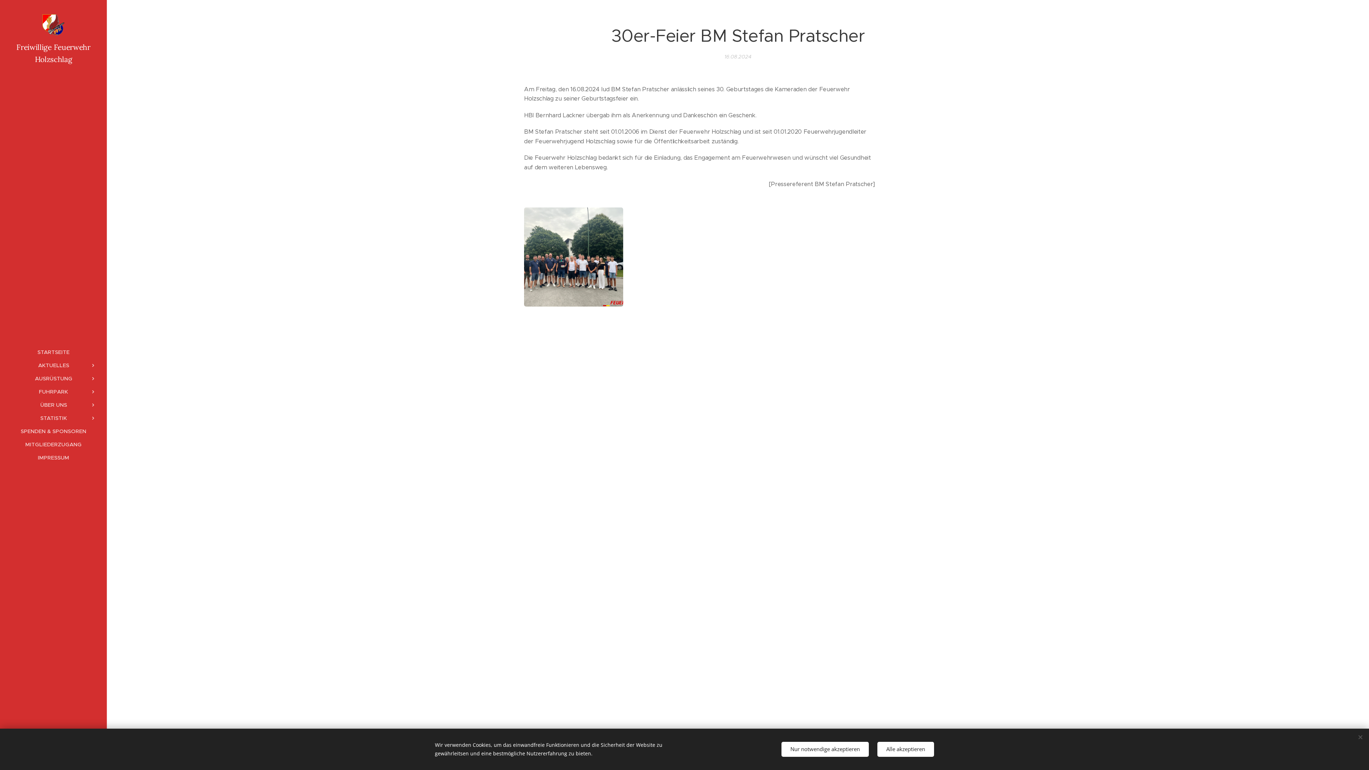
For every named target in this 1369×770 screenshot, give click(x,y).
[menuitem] (53, 352)
